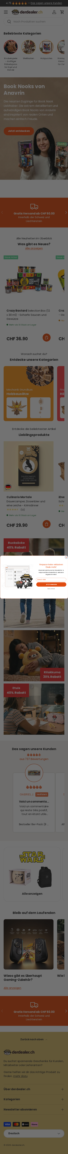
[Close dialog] (66, 557)
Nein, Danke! (51, 588)
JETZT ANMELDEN (51, 584)
